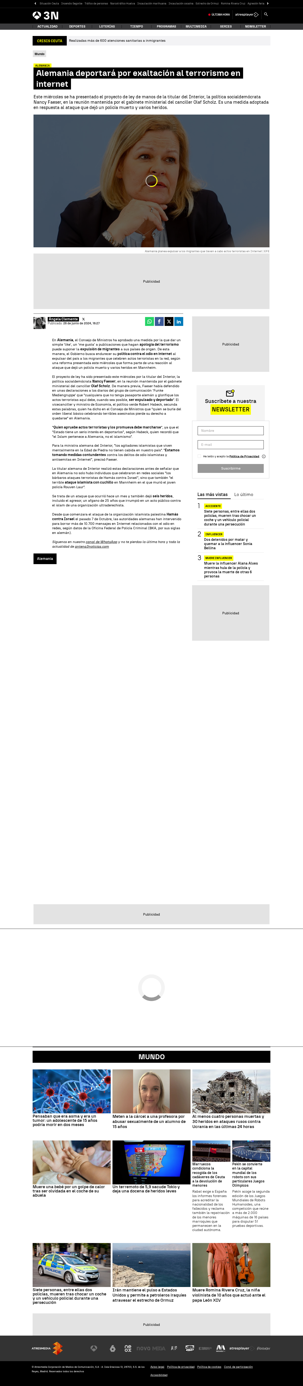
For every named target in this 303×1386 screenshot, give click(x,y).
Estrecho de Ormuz (207, 3)
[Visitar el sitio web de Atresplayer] (242, 1348)
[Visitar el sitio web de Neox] (128, 1348)
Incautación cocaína (181, 3)
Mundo (151, 1056)
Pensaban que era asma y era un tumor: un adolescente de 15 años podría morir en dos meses (65, 1120)
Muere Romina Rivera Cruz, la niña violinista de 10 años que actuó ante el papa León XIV (229, 1295)
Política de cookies (209, 1366)
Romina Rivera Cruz (233, 3)
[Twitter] (83, 319)
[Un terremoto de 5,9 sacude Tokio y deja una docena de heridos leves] (151, 1162)
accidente (213, 506)
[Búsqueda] (266, 14)
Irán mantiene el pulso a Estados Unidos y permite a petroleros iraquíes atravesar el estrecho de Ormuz (149, 1295)
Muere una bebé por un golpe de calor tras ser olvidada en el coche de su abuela (69, 1191)
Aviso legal (157, 1366)
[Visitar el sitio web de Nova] (143, 1348)
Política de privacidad (181, 1366)
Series (226, 26)
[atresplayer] (247, 14)
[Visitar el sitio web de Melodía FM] (220, 1348)
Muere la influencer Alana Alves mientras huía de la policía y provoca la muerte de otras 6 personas (231, 569)
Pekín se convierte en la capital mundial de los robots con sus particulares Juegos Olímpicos (248, 1175)
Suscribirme (230, 468)
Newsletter (255, 26)
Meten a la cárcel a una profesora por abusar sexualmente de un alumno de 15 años (149, 1121)
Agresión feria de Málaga (263, 3)
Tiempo (136, 26)
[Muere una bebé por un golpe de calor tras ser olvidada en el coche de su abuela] (72, 1162)
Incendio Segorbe (71, 3)
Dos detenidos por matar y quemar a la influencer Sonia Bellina (228, 543)
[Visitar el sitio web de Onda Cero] (190, 1348)
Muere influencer (218, 558)
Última (221, 14)
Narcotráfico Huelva (122, 3)
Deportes (77, 26)
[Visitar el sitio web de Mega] (159, 1348)
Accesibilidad (158, 1375)
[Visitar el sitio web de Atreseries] (174, 1348)
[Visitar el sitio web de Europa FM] (205, 1348)
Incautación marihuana (151, 3)
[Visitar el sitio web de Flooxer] (263, 1348)
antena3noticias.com (92, 546)
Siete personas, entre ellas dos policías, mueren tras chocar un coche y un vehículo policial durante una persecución (230, 517)
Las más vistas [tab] (212, 494)
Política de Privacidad (244, 456)
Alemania (45, 559)
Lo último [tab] (243, 494)
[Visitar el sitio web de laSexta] (112, 1348)
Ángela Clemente (63, 319)
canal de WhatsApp (101, 542)
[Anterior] (35, 3)
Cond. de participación (238, 1366)
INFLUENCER (213, 534)
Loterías (107, 26)
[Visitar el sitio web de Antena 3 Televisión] (97, 1348)
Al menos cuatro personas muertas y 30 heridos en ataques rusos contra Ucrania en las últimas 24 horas (228, 1121)
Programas (166, 26)
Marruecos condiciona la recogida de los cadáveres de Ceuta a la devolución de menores (208, 1175)
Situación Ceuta (49, 3)
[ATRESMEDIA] (47, 1348)
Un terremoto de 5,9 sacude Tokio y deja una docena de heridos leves (146, 1189)
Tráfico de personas (96, 3)
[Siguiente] (267, 3)
